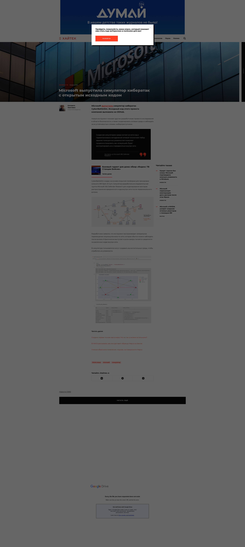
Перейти (106, 38)
